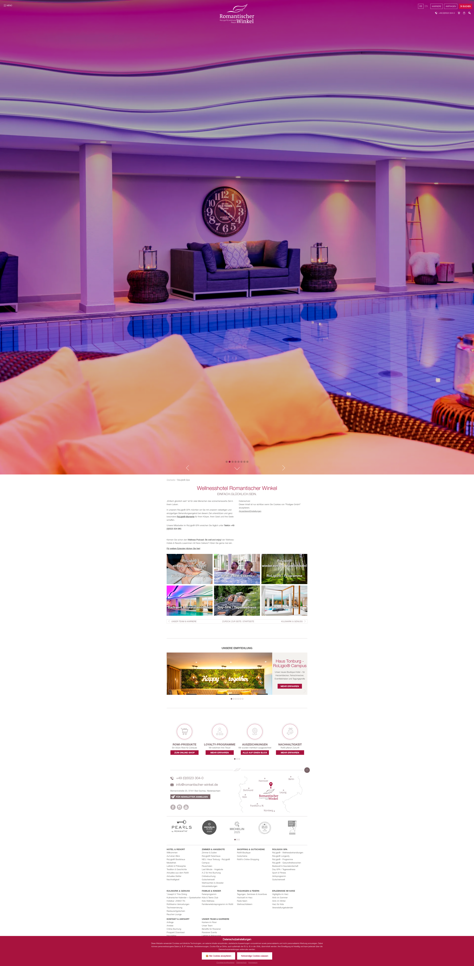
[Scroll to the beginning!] (307, 770)
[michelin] (209, 827)
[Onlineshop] (459, 13)
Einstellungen (255, 511)
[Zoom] (237, 237)
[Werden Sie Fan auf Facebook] (173, 807)
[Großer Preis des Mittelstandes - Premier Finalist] (292, 827)
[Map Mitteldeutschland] (270, 794)
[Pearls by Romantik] (182, 826)
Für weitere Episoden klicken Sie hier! (183, 548)
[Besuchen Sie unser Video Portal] (186, 807)
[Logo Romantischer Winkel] (237, 13)
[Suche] (469, 13)
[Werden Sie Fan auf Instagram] (179, 807)
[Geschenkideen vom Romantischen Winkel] (464, 13)
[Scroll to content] (237, 469)
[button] (186, 468)
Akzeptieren (244, 511)
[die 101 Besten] (264, 827)
